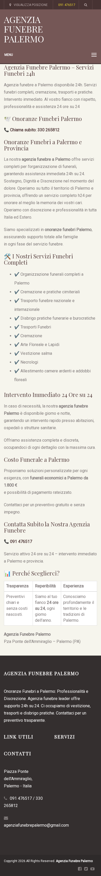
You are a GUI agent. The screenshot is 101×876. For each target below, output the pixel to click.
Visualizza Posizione (31, 5)
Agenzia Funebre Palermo (24, 29)
